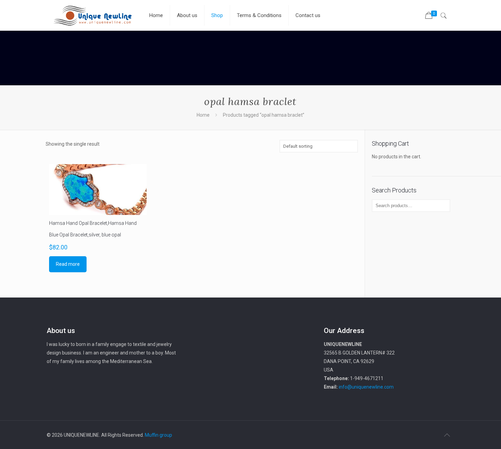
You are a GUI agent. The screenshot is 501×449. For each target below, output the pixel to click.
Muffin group (158, 435)
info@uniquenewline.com (366, 387)
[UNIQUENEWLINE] (93, 15)
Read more (68, 264)
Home (203, 115)
